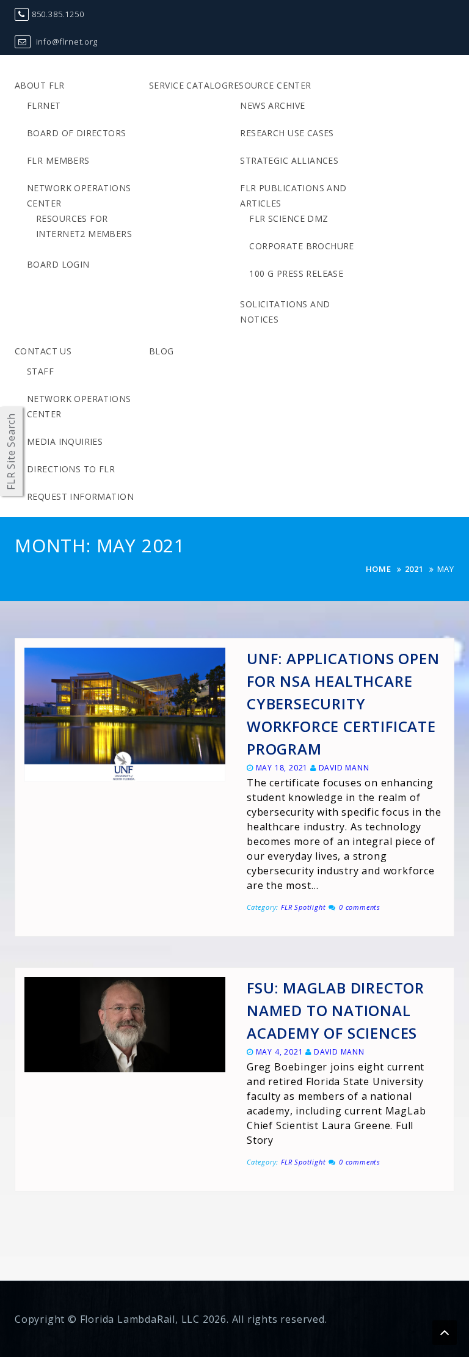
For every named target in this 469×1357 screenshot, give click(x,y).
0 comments (359, 907)
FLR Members (58, 160)
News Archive (272, 105)
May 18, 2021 (282, 768)
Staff (40, 371)
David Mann (344, 768)
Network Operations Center (79, 195)
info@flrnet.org (66, 41)
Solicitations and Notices (285, 311)
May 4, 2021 (280, 1052)
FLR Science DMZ (288, 218)
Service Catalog (188, 85)
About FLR (40, 85)
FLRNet (44, 105)
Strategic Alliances (289, 160)
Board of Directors (76, 133)
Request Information (80, 496)
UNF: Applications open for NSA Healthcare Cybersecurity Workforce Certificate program (343, 703)
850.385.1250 (58, 14)
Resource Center (269, 85)
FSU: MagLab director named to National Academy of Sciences (335, 1010)
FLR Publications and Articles (293, 195)
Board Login (58, 264)
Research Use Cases (287, 133)
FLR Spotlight (303, 907)
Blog (161, 351)
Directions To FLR (71, 469)
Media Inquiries (65, 441)
